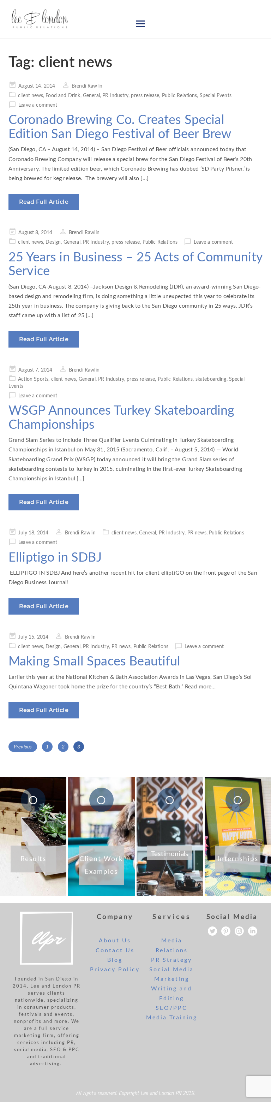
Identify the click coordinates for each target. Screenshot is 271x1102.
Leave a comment (37, 105)
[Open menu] (140, 23)
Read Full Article (43, 202)
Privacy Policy (115, 969)
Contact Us (115, 950)
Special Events (215, 95)
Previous (23, 747)
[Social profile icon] (252, 931)
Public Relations (179, 95)
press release (145, 95)
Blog (114, 960)
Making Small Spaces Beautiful (94, 661)
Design (53, 242)
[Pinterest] (226, 931)
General (91, 95)
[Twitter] (212, 931)
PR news (196, 533)
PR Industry (115, 95)
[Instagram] (239, 931)
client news (30, 95)
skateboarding (211, 379)
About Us (115, 940)
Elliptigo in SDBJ (55, 557)
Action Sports (33, 379)
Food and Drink (63, 95)
